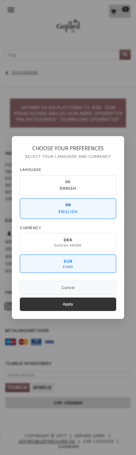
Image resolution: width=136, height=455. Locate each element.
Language (30, 169)
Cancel (68, 287)
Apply (68, 304)
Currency (30, 228)
